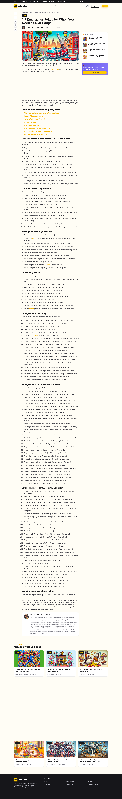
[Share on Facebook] (15, 13)
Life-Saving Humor (30, 122)
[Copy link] (15, 29)
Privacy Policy (70, 784)
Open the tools (95, 72)
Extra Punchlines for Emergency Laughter (38, 131)
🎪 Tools (104, 6)
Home (23, 12)
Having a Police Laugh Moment (34, 119)
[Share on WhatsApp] (15, 25)
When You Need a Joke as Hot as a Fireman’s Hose (41, 113)
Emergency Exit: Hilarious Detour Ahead (37, 128)
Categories (45, 6)
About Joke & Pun (35, 6)
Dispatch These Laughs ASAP (34, 116)
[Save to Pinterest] (15, 21)
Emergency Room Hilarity (32, 125)
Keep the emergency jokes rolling (35, 134)
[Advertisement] (50, 86)
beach (31, 309)
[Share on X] (15, 17)
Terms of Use (70, 781)
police (34, 238)
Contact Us (67, 6)
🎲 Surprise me (95, 6)
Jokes (27, 12)
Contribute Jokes (57, 6)
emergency (55, 69)
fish (48, 265)
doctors (35, 335)
